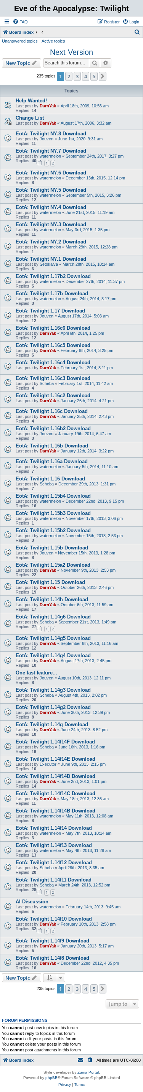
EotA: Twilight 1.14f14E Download (55, 759)
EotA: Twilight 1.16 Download (50, 479)
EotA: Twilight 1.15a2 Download (53, 565)
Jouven (46, 138)
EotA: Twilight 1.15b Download (52, 548)
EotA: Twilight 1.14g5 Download (53, 638)
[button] (102, 76)
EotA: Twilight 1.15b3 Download (53, 513)
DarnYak (48, 106)
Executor (48, 764)
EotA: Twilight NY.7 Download (51, 151)
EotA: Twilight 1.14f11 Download (54, 880)
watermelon (50, 156)
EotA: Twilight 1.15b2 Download (53, 530)
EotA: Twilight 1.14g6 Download (53, 617)
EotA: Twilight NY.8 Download (51, 133)
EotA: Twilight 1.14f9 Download (52, 941)
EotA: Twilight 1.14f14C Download (55, 793)
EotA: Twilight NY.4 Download (51, 207)
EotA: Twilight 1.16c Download (52, 411)
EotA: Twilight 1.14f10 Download (54, 919)
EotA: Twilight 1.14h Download (52, 599)
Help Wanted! (31, 101)
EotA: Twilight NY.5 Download (51, 190)
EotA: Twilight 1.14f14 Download (54, 828)
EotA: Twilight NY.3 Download (51, 224)
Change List (30, 118)
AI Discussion (32, 902)
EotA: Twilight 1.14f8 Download (52, 958)
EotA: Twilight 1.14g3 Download (53, 690)
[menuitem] (20, 21)
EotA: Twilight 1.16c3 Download (53, 378)
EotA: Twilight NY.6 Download (51, 173)
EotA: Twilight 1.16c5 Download (53, 345)
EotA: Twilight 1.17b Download (52, 293)
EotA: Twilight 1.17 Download (50, 311)
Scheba (47, 383)
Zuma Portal (88, 1072)
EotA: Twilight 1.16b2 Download (53, 428)
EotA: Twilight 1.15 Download (50, 582)
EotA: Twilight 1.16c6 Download (53, 328)
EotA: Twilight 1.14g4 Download (53, 655)
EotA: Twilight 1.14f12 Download (54, 862)
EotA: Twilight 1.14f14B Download (55, 811)
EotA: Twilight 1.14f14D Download (55, 776)
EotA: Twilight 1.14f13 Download (54, 845)
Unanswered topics (20, 41)
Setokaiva (49, 264)
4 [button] (85, 76)
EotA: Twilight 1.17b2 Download (53, 276)
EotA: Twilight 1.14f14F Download (55, 742)
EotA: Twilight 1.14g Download (52, 724)
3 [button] (77, 76)
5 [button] (94, 76)
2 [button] (68, 76)
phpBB (51, 1078)
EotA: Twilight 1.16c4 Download (53, 362)
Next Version (71, 52)
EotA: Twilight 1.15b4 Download (53, 496)
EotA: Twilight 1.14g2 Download (53, 707)
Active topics (53, 41)
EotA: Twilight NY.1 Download (51, 259)
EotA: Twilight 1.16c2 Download (53, 395)
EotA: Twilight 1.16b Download (52, 446)
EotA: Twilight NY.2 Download (51, 242)
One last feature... (36, 673)
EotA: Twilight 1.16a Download (52, 461)
